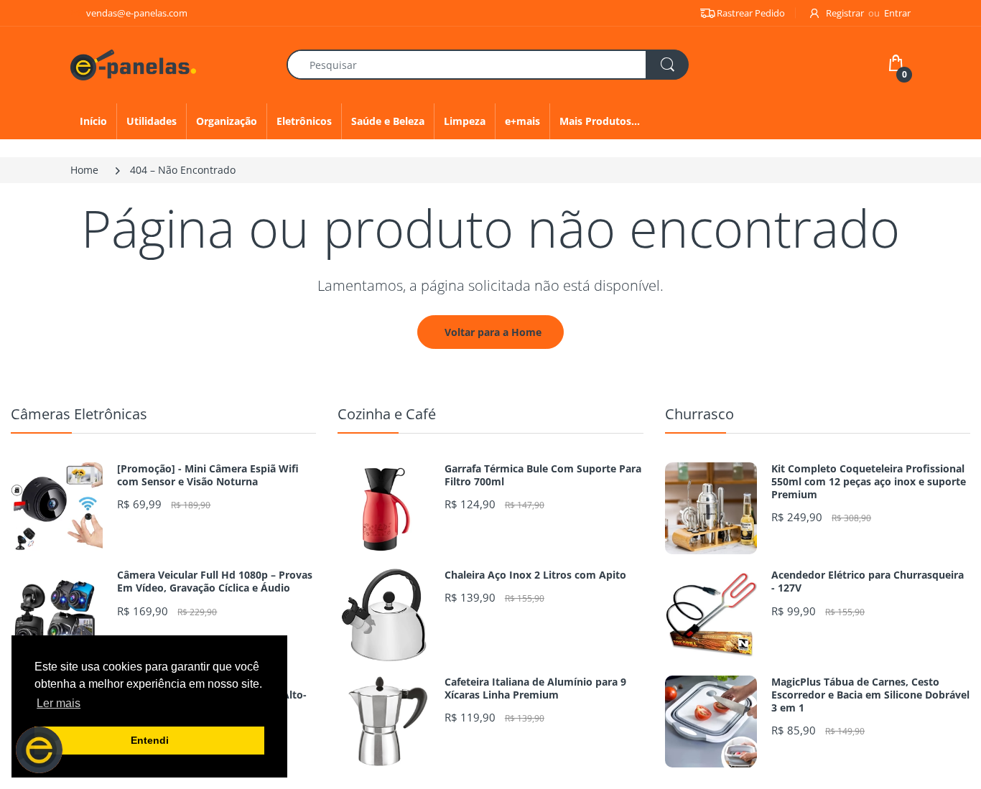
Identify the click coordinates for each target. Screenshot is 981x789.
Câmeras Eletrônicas (79, 414)
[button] (39, 750)
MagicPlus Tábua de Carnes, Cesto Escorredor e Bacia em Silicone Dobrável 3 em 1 (870, 695)
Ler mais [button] (58, 703)
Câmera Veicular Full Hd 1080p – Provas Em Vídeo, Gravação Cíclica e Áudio (214, 581)
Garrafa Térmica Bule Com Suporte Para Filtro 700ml (543, 475)
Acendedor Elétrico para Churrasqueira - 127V (867, 581)
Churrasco (699, 414)
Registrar (845, 12)
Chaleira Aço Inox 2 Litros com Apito (535, 575)
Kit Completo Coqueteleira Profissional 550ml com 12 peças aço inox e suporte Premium (868, 481)
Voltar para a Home (493, 332)
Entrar (897, 12)
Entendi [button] (150, 740)
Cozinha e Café (387, 414)
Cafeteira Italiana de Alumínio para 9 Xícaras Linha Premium (535, 688)
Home (84, 170)
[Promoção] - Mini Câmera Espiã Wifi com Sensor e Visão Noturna (208, 475)
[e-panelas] (133, 63)
